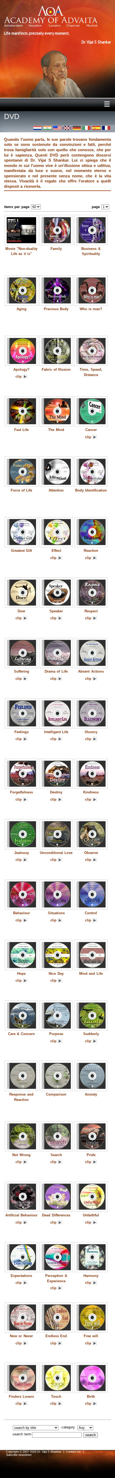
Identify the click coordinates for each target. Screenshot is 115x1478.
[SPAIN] (96, 128)
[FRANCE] (106, 128)
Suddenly (91, 1034)
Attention (56, 490)
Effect (56, 551)
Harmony (90, 1276)
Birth (91, 1397)
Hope (21, 974)
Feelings (21, 732)
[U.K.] (67, 128)
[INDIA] (47, 128)
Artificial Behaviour (21, 1215)
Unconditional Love (56, 853)
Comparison (56, 1094)
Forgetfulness (21, 792)
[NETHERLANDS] (37, 128)
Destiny (56, 792)
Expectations (21, 1276)
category (68, 1427)
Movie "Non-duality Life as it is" (21, 251)
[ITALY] (86, 128)
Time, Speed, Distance (91, 372)
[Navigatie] (107, 104)
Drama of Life (56, 671)
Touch (56, 1397)
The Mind (56, 430)
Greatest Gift (21, 551)
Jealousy (21, 853)
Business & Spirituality (90, 251)
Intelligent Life (56, 732)
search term (22, 1434)
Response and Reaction (21, 1097)
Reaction (91, 551)
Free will (91, 1336)
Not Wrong (21, 1155)
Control (91, 913)
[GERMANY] (77, 128)
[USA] (57, 128)
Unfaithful (91, 1215)
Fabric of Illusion (56, 369)
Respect (91, 611)
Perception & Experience (56, 1278)
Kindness (91, 792)
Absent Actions (90, 671)
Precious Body (56, 309)
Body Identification (91, 490)
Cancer (91, 430)
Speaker (56, 611)
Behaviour (21, 913)
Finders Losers (21, 1397)
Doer (21, 611)
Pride (91, 1155)
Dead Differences (56, 1215)
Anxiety (91, 1094)
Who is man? (91, 309)
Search (56, 1155)
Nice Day (56, 974)
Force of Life (21, 490)
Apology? (21, 369)
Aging (21, 309)
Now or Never (21, 1336)
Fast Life (21, 430)
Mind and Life (91, 974)
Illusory (91, 732)
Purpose (56, 1034)
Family (56, 249)
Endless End (56, 1336)
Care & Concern (21, 1034)
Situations (56, 913)
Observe (91, 853)
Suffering (21, 671)
